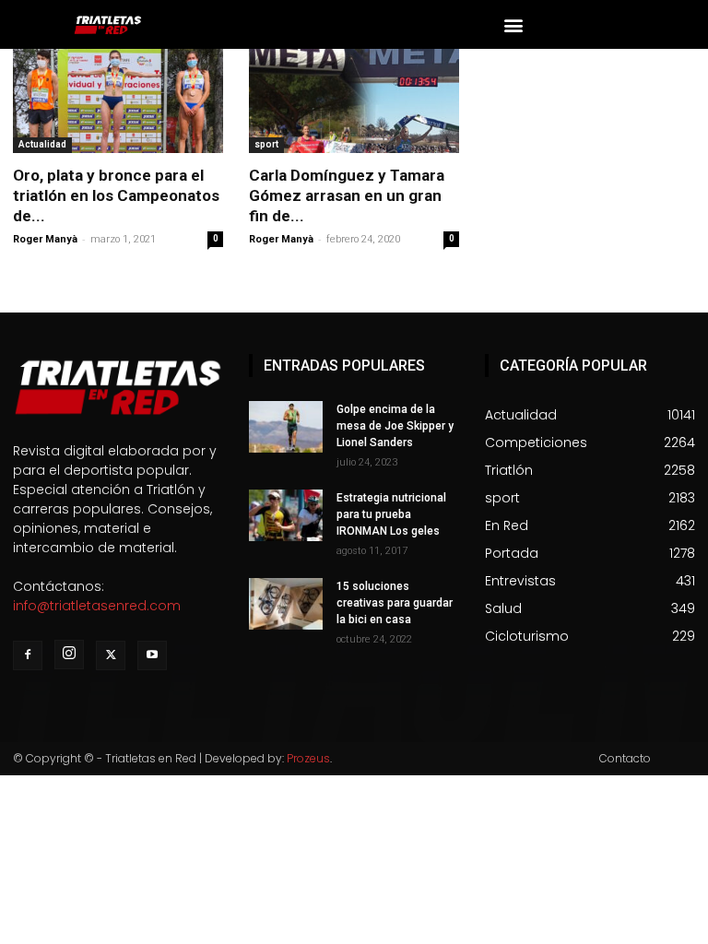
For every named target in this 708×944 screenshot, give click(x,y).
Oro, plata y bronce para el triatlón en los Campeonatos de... (116, 195)
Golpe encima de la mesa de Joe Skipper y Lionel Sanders (395, 426)
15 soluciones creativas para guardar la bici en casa (394, 603)
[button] (514, 24)
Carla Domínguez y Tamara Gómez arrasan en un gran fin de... (346, 195)
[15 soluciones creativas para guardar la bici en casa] (286, 604)
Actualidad (42, 144)
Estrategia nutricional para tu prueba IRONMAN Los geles (391, 514)
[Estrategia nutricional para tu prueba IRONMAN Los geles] (286, 515)
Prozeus (308, 758)
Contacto (625, 758)
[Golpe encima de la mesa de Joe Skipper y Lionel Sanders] (286, 427)
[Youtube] (152, 655)
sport (266, 144)
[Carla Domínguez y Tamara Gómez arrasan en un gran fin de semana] (354, 101)
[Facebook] (27, 655)
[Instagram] (69, 654)
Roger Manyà (45, 239)
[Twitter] (110, 655)
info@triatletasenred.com (97, 605)
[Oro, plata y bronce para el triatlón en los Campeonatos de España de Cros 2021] (118, 101)
